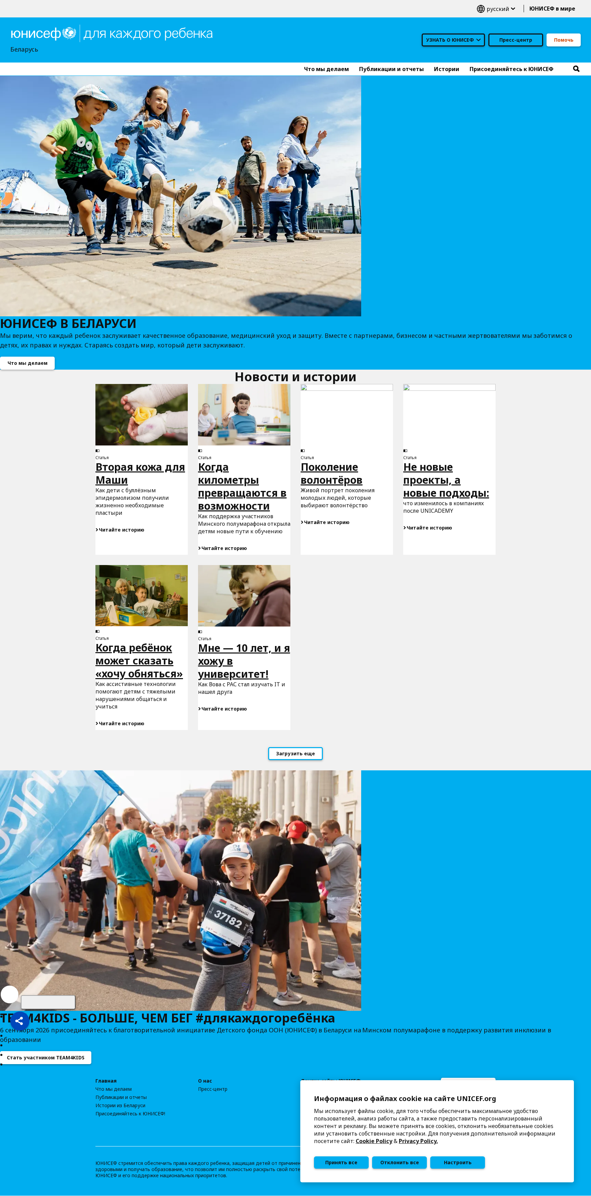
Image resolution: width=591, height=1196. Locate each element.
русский (496, 9)
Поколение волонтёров (332, 473)
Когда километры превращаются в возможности (242, 486)
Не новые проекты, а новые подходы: (446, 480)
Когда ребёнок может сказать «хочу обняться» (139, 661)
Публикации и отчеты (121, 1097)
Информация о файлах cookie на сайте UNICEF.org (405, 1098)
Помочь (564, 40)
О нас (205, 1081)
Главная (106, 1081)
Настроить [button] (458, 1162)
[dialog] (437, 1131)
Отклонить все (399, 1162)
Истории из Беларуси (120, 1105)
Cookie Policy (374, 1141)
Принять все (341, 1162)
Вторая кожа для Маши (140, 473)
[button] (19, 1021)
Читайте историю (121, 529)
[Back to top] (48, 1002)
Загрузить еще (295, 753)
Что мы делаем (28, 363)
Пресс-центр (515, 40)
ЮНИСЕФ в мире (552, 8)
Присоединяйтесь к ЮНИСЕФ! (130, 1114)
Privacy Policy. (418, 1141)
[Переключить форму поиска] (576, 69)
